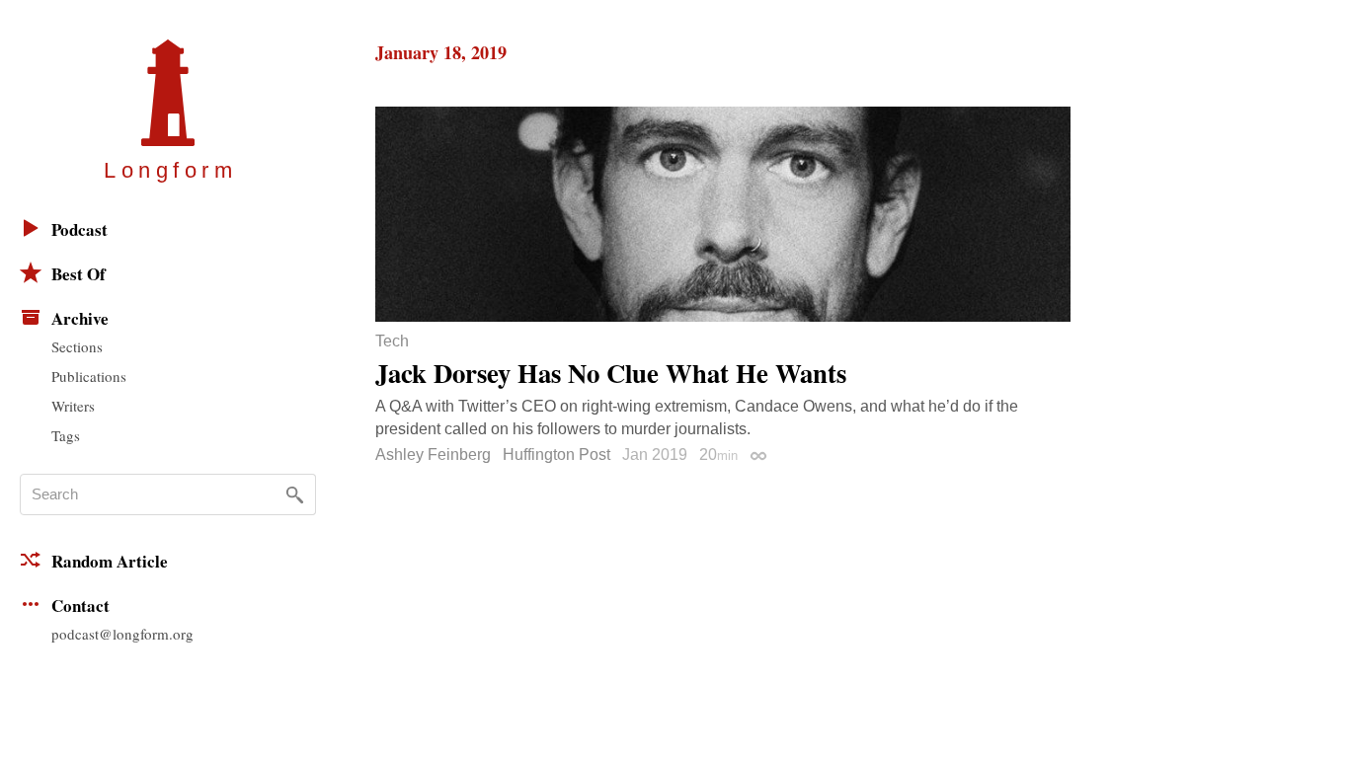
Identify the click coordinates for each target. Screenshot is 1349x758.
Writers (73, 406)
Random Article (109, 561)
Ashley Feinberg (433, 454)
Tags (65, 435)
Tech (392, 341)
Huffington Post (556, 454)
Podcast (79, 229)
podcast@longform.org (122, 634)
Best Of (78, 274)
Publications (88, 376)
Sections (77, 346)
